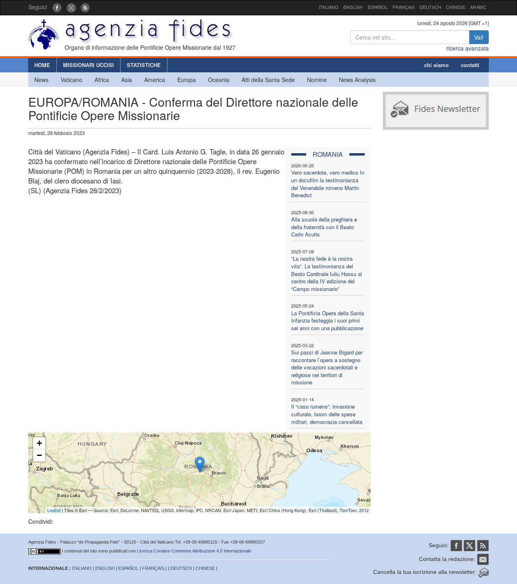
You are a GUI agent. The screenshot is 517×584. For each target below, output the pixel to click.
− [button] (39, 455)
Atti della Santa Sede (268, 80)
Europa (186, 80)
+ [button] (39, 443)
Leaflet (54, 510)
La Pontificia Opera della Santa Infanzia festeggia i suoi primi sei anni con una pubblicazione (327, 320)
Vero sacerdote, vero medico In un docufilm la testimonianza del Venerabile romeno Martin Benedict (327, 184)
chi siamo (436, 65)
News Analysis (357, 80)
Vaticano (71, 80)
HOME (42, 65)
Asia (126, 80)
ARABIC (478, 7)
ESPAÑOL (378, 7)
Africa (102, 80)
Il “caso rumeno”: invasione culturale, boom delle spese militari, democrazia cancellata (326, 414)
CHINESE (455, 7)
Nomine (317, 80)
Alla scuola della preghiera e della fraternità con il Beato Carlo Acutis (324, 226)
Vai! (478, 37)
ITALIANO (328, 7)
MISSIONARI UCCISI (88, 65)
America (154, 80)
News (41, 80)
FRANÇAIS (404, 7)
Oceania (218, 80)
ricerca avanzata (467, 48)
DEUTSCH (430, 7)
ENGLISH (353, 7)
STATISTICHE (144, 65)
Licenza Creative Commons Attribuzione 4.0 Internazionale (194, 550)
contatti (470, 65)
